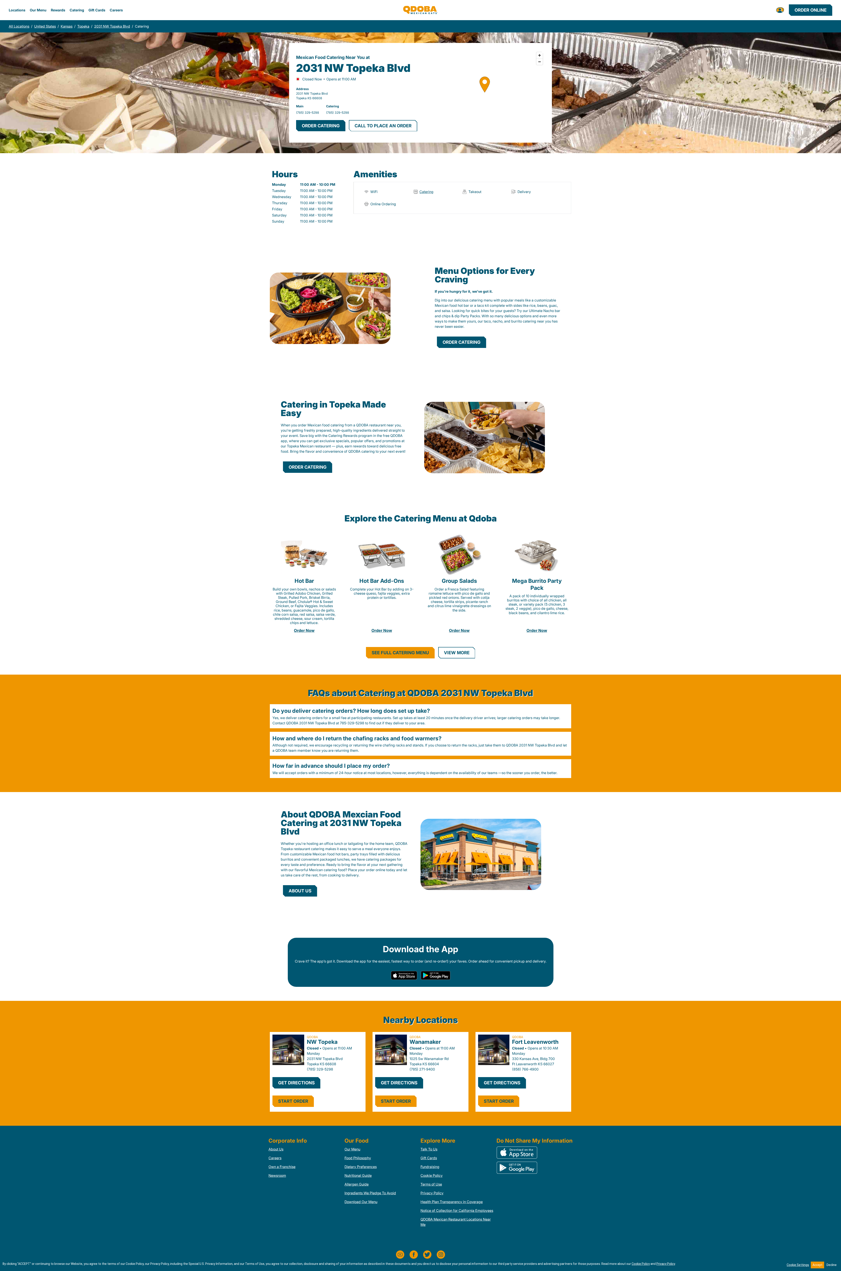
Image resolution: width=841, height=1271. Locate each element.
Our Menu (38, 10)
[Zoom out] (539, 61)
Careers (116, 10)
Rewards (58, 10)
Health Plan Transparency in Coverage (451, 1202)
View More (457, 652)
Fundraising (429, 1167)
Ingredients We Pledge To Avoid (370, 1193)
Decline (832, 1265)
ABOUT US (300, 890)
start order (293, 1101)
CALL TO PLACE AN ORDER (383, 125)
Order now (304, 630)
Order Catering (462, 342)
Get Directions (296, 1082)
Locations (17, 10)
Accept (817, 1265)
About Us (276, 1149)
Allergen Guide (357, 1184)
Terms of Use (431, 1184)
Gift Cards (96, 10)
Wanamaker (425, 1042)
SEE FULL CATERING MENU (400, 652)
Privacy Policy (431, 1193)
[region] (484, 93)
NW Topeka (322, 1042)
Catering (77, 10)
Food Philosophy (358, 1158)
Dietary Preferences (361, 1167)
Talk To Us (428, 1149)
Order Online (811, 10)
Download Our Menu (361, 1202)
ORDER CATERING (321, 125)
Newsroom (277, 1175)
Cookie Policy (431, 1175)
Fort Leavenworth (535, 1042)
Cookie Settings (798, 1265)
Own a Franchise (282, 1167)
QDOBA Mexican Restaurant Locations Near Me (455, 1222)
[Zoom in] (539, 55)
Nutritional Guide (358, 1175)
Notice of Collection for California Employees (456, 1210)
